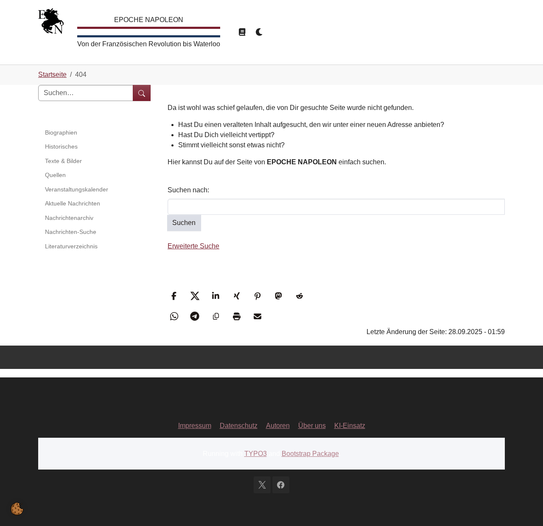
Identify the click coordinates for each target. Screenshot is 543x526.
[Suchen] (142, 93)
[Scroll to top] (524, 507)
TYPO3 (255, 453)
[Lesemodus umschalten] (242, 32)
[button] (175, 296)
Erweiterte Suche (193, 246)
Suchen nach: (188, 190)
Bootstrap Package (310, 453)
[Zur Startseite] (51, 23)
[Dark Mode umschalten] (260, 32)
